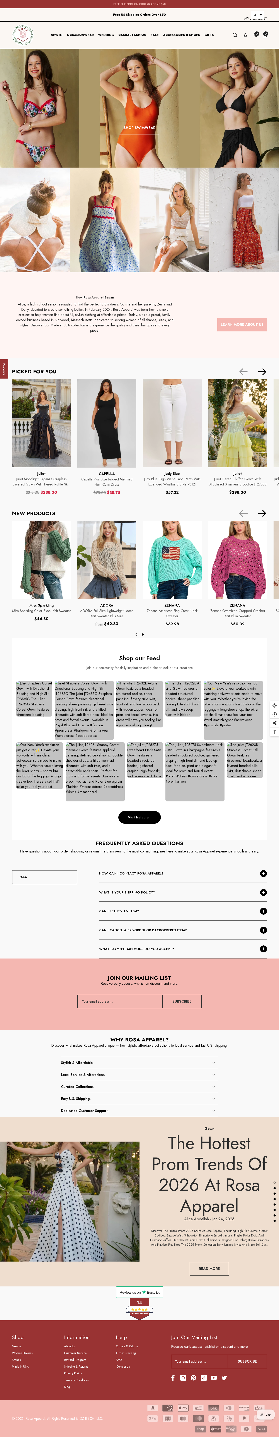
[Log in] (245, 35)
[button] (257, 15)
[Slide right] (262, 372)
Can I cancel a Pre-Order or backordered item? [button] (143, 930)
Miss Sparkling (41, 605)
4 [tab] (275, 1199)
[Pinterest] (193, 1378)
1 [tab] (136, 634)
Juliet (41, 473)
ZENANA (172, 605)
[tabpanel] (41, 571)
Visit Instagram (139, 817)
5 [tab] (275, 1204)
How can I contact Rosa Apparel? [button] (131, 873)
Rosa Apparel (35, 1418)
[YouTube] (214, 1378)
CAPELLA (107, 473)
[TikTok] (204, 1378)
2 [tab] (143, 634)
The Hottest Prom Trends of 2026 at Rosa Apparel (209, 1174)
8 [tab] (275, 1221)
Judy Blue (172, 473)
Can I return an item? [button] (119, 911)
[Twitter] (224, 1378)
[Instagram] (183, 1378)
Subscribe (182, 1001)
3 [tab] (275, 1193)
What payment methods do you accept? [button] (136, 949)
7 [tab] (275, 1215)
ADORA (106, 605)
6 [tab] (275, 1210)
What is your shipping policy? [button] (127, 892)
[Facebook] (173, 1378)
